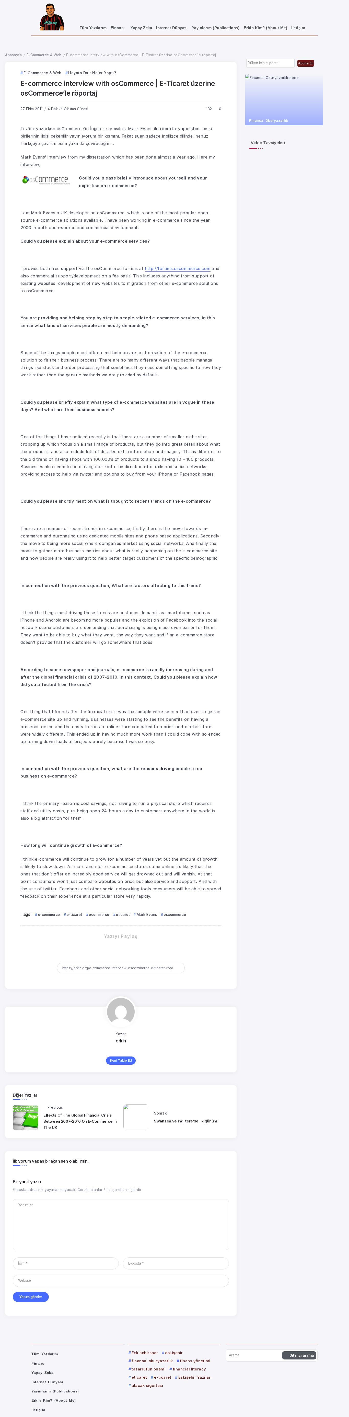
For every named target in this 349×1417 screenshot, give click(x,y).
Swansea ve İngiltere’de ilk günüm (185, 1121)
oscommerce (175, 915)
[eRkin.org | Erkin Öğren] (52, 16)
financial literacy (189, 1369)
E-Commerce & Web (44, 55)
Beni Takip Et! (121, 1060)
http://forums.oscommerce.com (178, 268)
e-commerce (49, 915)
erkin (121, 1040)
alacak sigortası (147, 1385)
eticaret (123, 915)
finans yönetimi (195, 1360)
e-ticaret (74, 915)
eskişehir (174, 1352)
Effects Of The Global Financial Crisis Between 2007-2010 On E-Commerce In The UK (80, 1121)
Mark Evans (147, 915)
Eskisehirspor (145, 1352)
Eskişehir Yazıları (195, 1377)
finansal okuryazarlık (152, 1360)
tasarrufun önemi (149, 1369)
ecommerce (99, 915)
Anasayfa (13, 55)
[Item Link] (284, 99)
